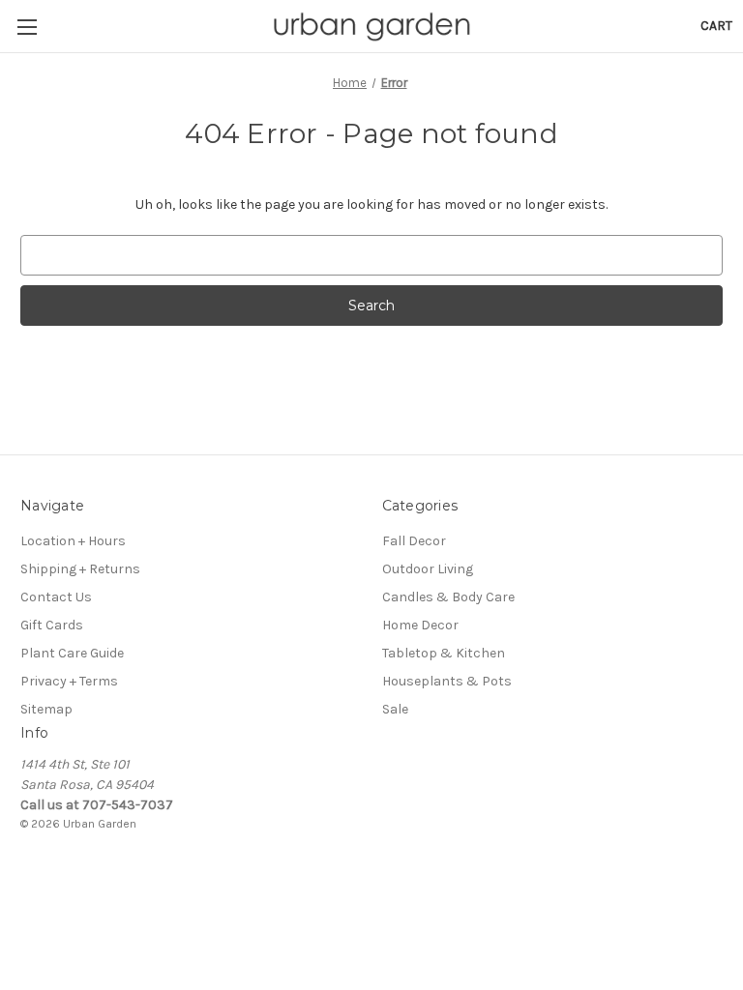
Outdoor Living (427, 569)
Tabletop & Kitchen (443, 653)
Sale (395, 709)
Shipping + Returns (80, 569)
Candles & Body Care (448, 597)
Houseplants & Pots (447, 681)
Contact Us (56, 597)
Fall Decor (414, 541)
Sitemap (46, 709)
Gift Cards (51, 625)
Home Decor (420, 625)
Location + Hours (73, 541)
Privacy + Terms (69, 681)
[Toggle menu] (26, 26)
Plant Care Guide (72, 653)
